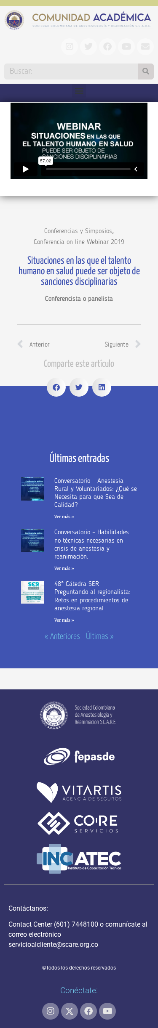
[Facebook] (88, 1011)
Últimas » (100, 637)
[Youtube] (107, 1011)
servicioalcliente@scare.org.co (53, 945)
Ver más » (64, 516)
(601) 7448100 (76, 924)
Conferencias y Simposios (78, 231)
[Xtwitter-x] (69, 1011)
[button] (79, 91)
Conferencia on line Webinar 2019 (79, 242)
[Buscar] (146, 71)
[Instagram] (50, 1011)
